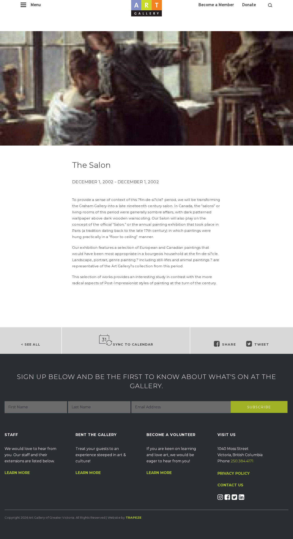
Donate (249, 5)
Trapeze (134, 517)
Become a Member (216, 5)
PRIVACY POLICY (233, 473)
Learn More (17, 473)
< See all (30, 344)
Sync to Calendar (133, 344)
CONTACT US (230, 485)
